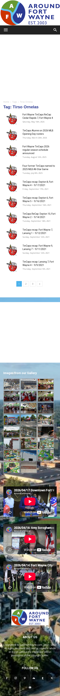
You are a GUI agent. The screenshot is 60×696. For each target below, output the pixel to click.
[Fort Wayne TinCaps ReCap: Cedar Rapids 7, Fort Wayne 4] (11, 118)
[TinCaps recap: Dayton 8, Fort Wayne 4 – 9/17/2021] (11, 186)
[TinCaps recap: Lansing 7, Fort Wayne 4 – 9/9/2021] (11, 266)
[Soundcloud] (33, 678)
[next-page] (39, 284)
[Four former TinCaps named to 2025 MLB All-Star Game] (11, 170)
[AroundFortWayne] (30, 12)
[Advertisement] (30, 66)
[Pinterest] (24, 678)
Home (6, 101)
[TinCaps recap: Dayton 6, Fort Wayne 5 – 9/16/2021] (11, 202)
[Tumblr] (42, 678)
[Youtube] (30, 687)
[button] (5, 29)
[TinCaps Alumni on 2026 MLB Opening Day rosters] (11, 134)
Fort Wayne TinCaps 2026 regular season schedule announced (35, 150)
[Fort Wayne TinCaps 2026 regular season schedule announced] (11, 150)
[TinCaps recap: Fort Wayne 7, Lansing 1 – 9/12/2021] (11, 234)
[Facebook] (6, 678)
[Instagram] (15, 678)
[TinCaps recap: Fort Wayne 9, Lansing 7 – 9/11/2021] (11, 250)
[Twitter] (51, 678)
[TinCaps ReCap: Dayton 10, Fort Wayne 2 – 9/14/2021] (11, 218)
